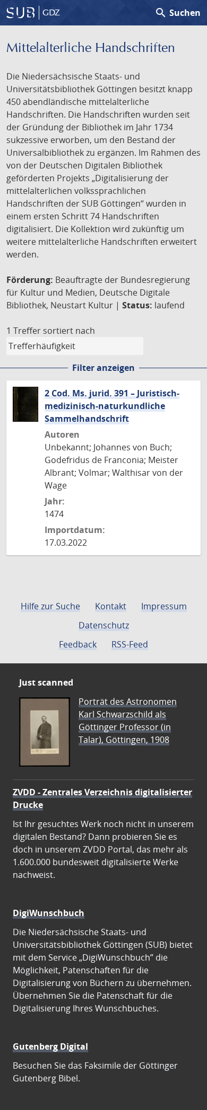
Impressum (164, 606)
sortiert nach (69, 330)
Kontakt (110, 606)
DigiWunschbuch (48, 913)
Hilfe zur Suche (50, 606)
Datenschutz (104, 625)
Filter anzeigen (103, 368)
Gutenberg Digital (50, 1046)
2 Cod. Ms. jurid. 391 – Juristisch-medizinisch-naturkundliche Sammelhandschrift (112, 405)
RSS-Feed (129, 644)
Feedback (78, 644)
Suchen (177, 12)
